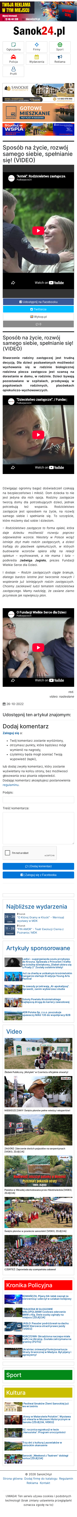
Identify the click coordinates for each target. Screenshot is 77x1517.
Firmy (36, 49)
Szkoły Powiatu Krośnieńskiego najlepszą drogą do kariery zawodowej (45, 1000)
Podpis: (8, 792)
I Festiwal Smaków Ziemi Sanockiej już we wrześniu (45, 1405)
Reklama (59, 61)
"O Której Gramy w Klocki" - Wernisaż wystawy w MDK (40, 918)
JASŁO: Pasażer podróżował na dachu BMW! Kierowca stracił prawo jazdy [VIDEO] (45, 1326)
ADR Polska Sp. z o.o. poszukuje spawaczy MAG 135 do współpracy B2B (46, 1013)
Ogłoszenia (13, 49)
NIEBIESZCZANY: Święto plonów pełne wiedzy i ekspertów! (37, 1110)
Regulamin (66, 1478)
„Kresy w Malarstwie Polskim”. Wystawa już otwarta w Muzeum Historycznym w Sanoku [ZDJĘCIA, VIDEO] (46, 1419)
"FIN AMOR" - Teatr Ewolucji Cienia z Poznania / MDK (40, 929)
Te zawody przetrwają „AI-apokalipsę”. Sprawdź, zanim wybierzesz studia (45, 987)
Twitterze (39, 309)
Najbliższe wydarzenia (36, 906)
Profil (13, 74)
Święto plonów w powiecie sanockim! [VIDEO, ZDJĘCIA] (35, 1231)
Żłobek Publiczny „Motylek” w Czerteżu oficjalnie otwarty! (36, 1072)
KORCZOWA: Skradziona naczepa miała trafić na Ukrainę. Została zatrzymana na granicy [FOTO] (46, 1339)
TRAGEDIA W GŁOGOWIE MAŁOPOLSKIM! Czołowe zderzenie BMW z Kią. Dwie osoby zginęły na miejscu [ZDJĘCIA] (44, 1313)
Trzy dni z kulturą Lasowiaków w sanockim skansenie (42, 1444)
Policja (13, 61)
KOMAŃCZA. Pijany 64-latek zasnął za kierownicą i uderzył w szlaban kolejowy (46, 1297)
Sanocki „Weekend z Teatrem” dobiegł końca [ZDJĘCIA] (45, 1457)
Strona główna (13, 1478)
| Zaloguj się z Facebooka (39, 874)
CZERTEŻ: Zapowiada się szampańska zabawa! (30, 1269)
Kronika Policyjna (29, 1285)
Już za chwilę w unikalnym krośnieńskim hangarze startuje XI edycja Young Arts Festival (47, 976)
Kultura (16, 1392)
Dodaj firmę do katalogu (40, 1478)
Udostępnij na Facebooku (40, 302)
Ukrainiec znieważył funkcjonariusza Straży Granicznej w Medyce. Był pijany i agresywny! (46, 1352)
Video (14, 1031)
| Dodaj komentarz (40, 866)
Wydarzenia (36, 61)
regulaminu (11, 785)
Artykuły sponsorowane (38, 948)
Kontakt (45, 1483)
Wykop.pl (40, 316)
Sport (59, 49)
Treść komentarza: (16, 808)
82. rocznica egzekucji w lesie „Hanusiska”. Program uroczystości (44, 1431)
